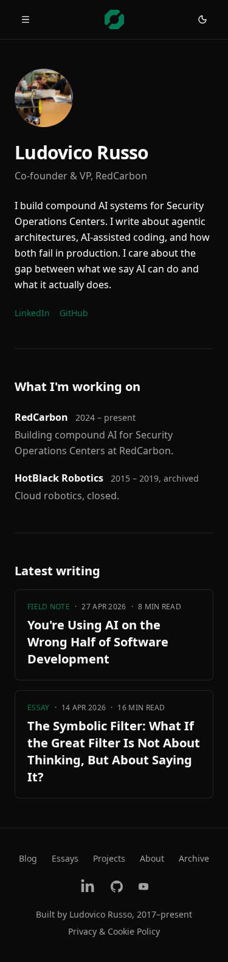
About (152, 858)
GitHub (74, 313)
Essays (65, 858)
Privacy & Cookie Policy (114, 931)
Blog (28, 858)
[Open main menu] (25, 19)
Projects (109, 858)
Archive (194, 858)
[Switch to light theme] (202, 19)
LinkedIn (32, 313)
